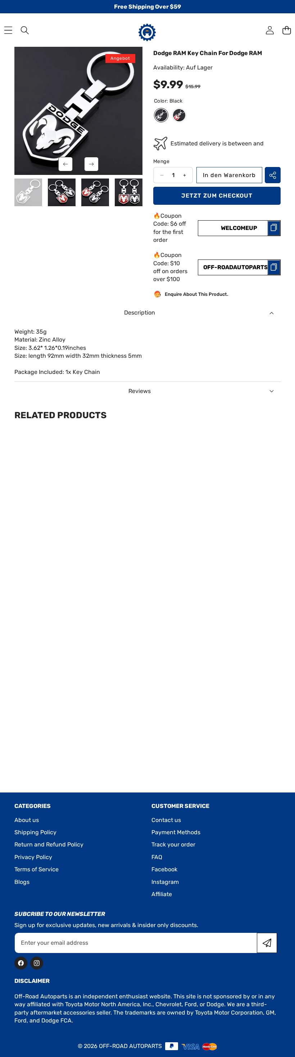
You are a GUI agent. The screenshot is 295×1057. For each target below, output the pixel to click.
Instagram (165, 881)
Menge (161, 161)
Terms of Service (36, 869)
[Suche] (25, 30)
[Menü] (8, 30)
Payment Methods (175, 832)
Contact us (166, 820)
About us (26, 820)
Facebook (164, 869)
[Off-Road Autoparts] (147, 29)
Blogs (22, 881)
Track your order (173, 844)
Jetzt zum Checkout (217, 195)
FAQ (156, 857)
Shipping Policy (35, 832)
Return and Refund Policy (48, 844)
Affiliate (161, 894)
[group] (28, 192)
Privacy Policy (33, 857)
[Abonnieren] (267, 943)
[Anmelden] (270, 30)
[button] (286, 30)
